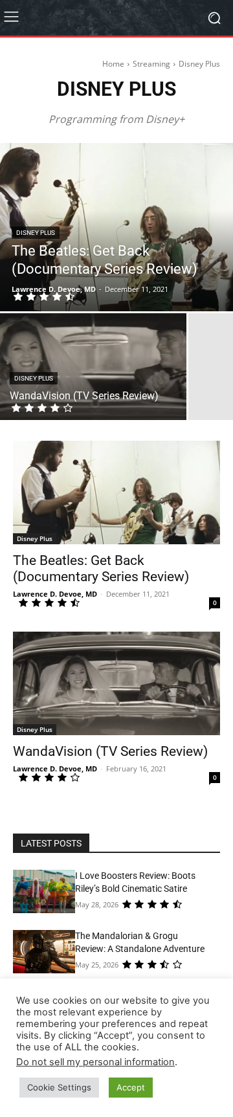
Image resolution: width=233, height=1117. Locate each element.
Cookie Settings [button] (59, 1087)
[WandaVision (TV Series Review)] (93, 366)
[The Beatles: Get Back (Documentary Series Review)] (116, 227)
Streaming (151, 63)
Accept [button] (130, 1087)
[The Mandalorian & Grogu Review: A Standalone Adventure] (44, 951)
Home (113, 63)
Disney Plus (35, 232)
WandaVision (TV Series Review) (110, 751)
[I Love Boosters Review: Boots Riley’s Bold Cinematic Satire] (44, 891)
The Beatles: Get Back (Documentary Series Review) (101, 568)
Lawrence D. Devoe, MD (55, 594)
